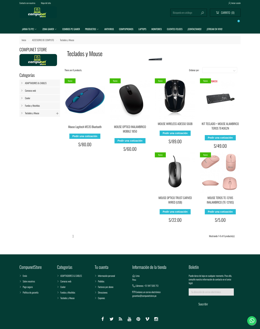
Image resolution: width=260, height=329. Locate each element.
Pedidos (101, 281)
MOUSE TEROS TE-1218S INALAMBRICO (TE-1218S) (220, 199)
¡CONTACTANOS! (194, 29)
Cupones (101, 298)
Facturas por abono (105, 287)
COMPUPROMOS (126, 29)
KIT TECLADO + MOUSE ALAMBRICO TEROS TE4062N (220, 125)
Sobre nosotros (29, 281)
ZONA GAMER (48, 29)
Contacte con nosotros (27, 3)
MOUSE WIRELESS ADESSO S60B (175, 123)
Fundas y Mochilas (32, 105)
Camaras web (30, 90)
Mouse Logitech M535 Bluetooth (84, 126)
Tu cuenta (101, 267)
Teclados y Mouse (32, 113)
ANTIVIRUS (109, 29)
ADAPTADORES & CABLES (35, 83)
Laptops (142, 29)
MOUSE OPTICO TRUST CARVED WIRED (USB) (175, 199)
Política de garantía (30, 292)
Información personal (106, 276)
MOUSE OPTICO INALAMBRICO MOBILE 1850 (130, 128)
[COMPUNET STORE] (38, 60)
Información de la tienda (149, 267)
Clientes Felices (175, 29)
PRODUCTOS (90, 29)
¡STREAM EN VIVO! (214, 29)
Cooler (27, 98)
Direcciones (102, 292)
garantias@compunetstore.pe (144, 296)
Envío (25, 276)
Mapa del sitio (46, 3)
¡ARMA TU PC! (28, 29)
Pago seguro (28, 287)
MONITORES (156, 29)
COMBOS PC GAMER (71, 29)
